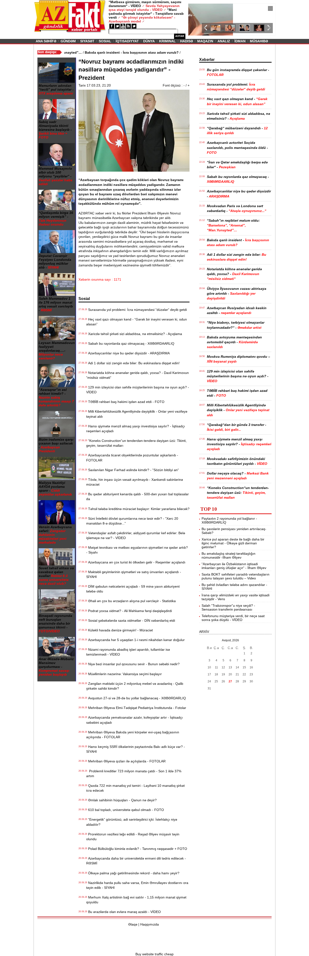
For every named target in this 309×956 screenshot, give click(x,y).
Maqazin (205, 41)
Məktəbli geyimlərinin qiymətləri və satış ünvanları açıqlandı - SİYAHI (133, 574)
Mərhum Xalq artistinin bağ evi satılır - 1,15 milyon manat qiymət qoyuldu (136, 899)
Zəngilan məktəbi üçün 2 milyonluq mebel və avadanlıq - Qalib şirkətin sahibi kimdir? (134, 686)
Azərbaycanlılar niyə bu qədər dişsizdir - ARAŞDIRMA (128, 353)
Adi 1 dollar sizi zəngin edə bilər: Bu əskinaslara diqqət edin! (133, 363)
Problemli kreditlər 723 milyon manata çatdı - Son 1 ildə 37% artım (133, 773)
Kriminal (167, 41)
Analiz (224, 41)
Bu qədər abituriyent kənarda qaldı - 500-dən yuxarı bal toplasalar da (137, 496)
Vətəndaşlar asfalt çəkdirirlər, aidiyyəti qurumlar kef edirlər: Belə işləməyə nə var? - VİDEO (135, 535)
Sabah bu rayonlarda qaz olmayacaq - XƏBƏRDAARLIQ (130, 343)
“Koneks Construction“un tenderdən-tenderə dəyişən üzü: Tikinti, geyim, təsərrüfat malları (136, 443)
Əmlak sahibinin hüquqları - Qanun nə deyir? (121, 800)
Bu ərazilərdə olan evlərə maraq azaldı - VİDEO (123, 912)
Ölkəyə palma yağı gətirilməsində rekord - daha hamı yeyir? (132, 873)
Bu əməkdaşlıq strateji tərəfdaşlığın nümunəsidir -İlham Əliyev (228, 555)
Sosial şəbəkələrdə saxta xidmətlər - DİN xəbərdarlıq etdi (130, 620)
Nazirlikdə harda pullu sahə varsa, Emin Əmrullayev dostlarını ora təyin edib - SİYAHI (137, 885)
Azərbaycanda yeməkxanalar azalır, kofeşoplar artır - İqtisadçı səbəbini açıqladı (134, 719)
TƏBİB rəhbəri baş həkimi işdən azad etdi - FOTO (125, 402)
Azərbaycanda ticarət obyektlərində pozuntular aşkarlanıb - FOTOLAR (132, 457)
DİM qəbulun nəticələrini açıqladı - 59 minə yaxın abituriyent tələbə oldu (133, 588)
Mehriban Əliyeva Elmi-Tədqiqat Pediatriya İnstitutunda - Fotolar (136, 708)
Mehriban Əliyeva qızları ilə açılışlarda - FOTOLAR (126, 761)
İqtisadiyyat (127, 41)
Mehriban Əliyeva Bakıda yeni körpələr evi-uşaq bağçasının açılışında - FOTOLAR (132, 734)
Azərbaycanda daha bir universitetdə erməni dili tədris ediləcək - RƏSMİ (136, 860)
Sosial (105, 41)
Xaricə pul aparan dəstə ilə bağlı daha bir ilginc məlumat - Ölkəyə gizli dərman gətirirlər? (233, 543)
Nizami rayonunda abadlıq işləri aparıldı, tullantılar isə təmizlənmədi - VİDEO (128, 652)
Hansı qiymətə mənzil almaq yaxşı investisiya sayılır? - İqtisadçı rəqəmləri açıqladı (135, 428)
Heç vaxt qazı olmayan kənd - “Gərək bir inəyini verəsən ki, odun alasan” (136, 321)
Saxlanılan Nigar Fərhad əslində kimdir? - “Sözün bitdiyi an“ (132, 470)
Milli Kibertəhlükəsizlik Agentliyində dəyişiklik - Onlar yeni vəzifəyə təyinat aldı (136, 413)
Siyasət (87, 41)
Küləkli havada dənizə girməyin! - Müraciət (119, 630)
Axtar (179, 36)
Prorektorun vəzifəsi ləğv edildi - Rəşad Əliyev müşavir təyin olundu (132, 836)
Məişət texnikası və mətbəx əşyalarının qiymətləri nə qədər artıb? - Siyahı (137, 550)
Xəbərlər (207, 60)
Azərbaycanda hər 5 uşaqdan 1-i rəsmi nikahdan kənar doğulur (135, 640)
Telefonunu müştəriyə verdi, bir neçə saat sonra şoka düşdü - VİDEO (233, 618)
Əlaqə (132, 924)
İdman (240, 41)
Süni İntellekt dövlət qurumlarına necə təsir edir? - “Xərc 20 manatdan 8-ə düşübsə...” (132, 521)
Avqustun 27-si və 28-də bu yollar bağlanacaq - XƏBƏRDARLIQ (136, 698)
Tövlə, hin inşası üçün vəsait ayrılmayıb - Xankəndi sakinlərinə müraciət (134, 482)
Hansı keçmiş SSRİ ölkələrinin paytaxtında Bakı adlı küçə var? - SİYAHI (135, 749)
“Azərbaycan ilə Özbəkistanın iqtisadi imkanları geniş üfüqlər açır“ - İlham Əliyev (234, 566)
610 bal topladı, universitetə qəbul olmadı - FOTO (125, 810)
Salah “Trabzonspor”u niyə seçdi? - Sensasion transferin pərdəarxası (228, 607)
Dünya (149, 41)
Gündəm (68, 41)
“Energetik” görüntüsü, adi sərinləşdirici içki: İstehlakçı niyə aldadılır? (131, 821)
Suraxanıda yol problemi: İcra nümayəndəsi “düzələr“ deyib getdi (136, 310)
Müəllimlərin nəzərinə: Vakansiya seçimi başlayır (124, 674)
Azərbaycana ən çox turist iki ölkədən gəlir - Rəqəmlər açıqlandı (135, 562)
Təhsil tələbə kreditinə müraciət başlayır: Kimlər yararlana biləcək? (138, 509)
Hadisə (186, 41)
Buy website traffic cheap (154, 954)
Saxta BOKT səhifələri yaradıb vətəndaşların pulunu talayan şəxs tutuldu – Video (235, 576)
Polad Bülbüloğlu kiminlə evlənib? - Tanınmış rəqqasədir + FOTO (136, 849)
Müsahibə (259, 41)
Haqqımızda (149, 924)
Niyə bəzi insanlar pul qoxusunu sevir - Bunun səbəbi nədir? (133, 664)
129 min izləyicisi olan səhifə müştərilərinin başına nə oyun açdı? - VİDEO (137, 389)
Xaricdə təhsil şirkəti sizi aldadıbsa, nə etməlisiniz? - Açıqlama (134, 334)
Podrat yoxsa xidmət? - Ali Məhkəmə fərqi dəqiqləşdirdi (129, 611)
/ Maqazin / (198, 8)
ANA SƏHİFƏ (46, 41)
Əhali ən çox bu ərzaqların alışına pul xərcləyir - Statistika (131, 601)
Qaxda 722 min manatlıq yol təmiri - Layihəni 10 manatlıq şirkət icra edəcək (135, 788)
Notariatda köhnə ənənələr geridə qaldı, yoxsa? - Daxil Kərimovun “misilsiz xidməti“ (137, 375)
